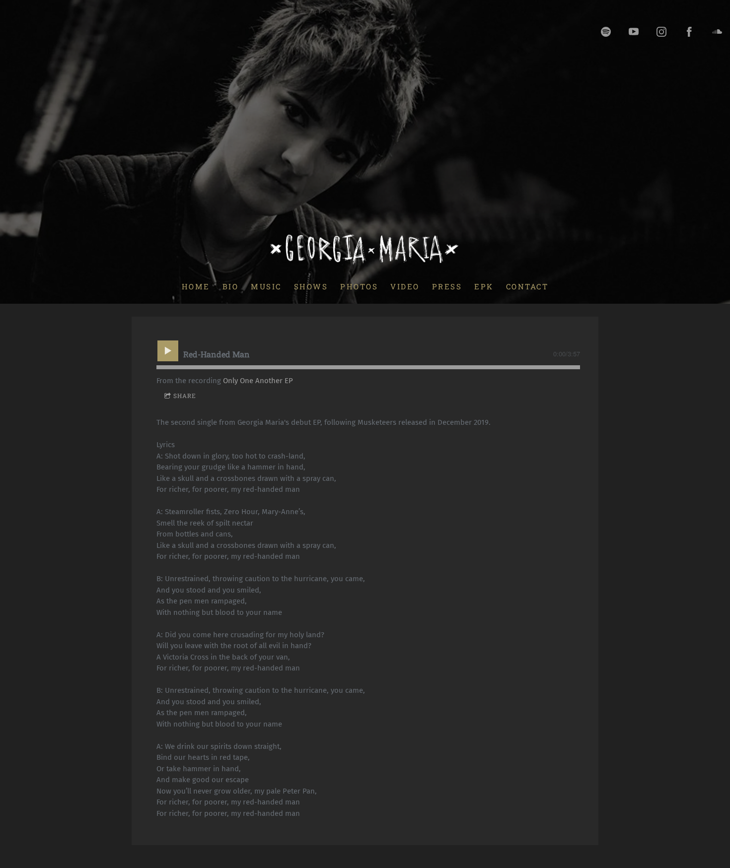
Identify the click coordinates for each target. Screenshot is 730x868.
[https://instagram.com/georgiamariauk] (661, 32)
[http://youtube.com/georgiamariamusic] (634, 32)
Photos (359, 286)
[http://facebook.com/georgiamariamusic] (689, 32)
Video (405, 286)
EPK (484, 286)
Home (196, 286)
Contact (527, 286)
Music (266, 286)
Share (184, 396)
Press (447, 286)
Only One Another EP (258, 380)
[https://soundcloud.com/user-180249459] (717, 32)
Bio (230, 286)
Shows (311, 286)
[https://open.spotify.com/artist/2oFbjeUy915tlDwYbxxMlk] (606, 32)
